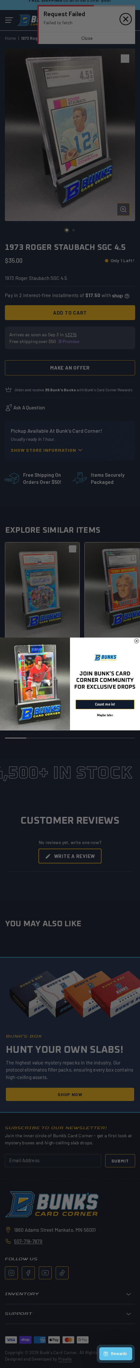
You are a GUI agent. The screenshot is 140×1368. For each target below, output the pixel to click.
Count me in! (105, 704)
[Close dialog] (136, 641)
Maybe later (105, 715)
